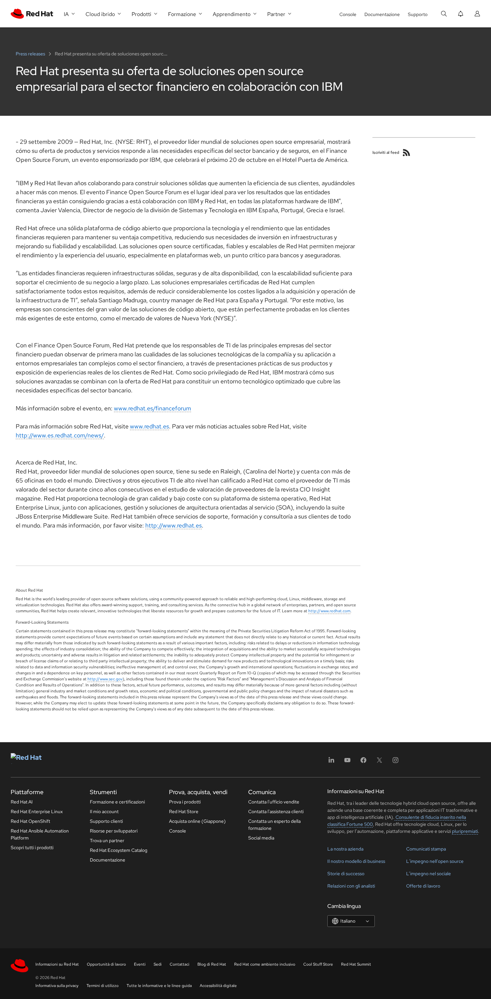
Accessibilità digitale (218, 985)
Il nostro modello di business (356, 861)
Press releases (31, 54)
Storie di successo (345, 874)
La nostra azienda (345, 849)
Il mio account (104, 811)
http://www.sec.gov (105, 679)
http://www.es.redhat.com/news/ (60, 435)
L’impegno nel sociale (428, 874)
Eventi (140, 964)
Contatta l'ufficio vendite (273, 802)
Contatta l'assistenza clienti (276, 811)
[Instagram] (395, 762)
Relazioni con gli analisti (351, 886)
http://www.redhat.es (173, 525)
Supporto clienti (106, 821)
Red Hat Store (183, 811)
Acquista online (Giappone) (197, 821)
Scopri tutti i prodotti (32, 848)
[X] (379, 762)
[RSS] (406, 152)
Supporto (418, 14)
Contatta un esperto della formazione (274, 824)
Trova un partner (107, 841)
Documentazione (382, 14)
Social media (261, 838)
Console (347, 14)
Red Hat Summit (356, 964)
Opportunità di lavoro (106, 964)
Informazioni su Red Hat (57, 964)
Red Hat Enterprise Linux (37, 811)
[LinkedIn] (331, 762)
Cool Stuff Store (318, 964)
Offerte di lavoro (423, 886)
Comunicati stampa (426, 849)
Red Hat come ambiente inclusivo (264, 964)
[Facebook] (363, 762)
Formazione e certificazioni (117, 802)
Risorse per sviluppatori (114, 831)
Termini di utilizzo (103, 985)
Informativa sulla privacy (56, 985)
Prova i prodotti (185, 802)
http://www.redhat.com (329, 611)
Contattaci (179, 964)
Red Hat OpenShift (30, 821)
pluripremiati (465, 831)
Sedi (158, 964)
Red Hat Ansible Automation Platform (40, 834)
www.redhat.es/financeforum (152, 408)
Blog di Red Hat (211, 964)
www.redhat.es (149, 426)
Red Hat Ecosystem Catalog (118, 850)
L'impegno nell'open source (435, 861)
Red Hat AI (22, 802)
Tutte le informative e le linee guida (159, 985)
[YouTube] (347, 762)
